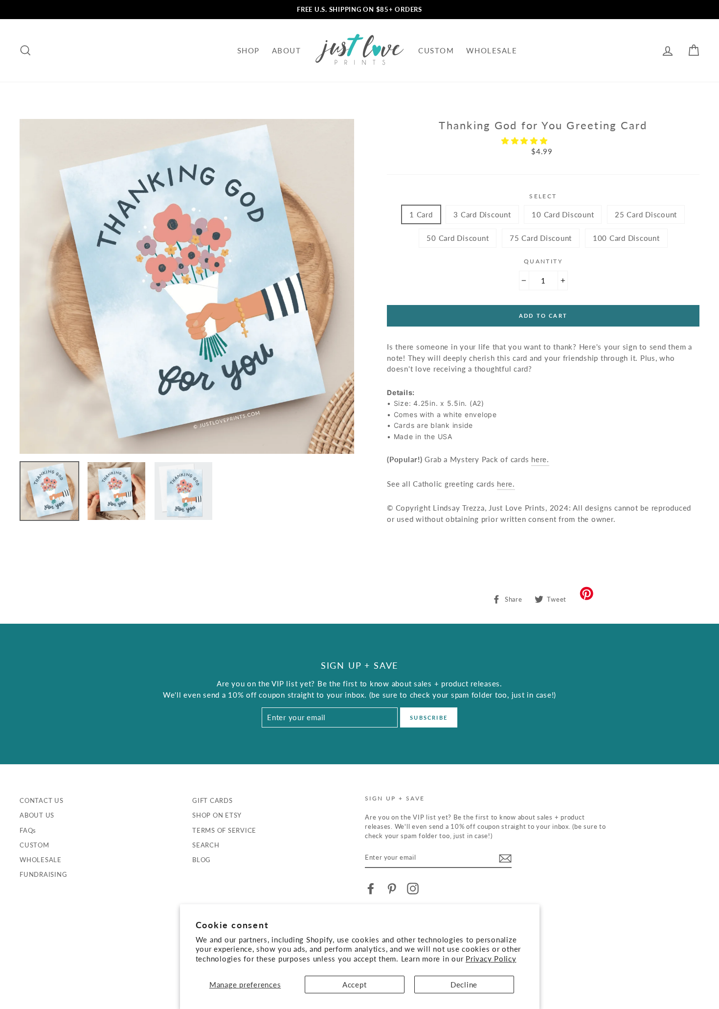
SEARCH (206, 845)
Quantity (543, 261)
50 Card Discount (458, 238)
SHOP (248, 50)
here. (506, 483)
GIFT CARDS (212, 800)
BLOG (201, 860)
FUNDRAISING (43, 874)
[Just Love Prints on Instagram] (413, 888)
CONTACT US (42, 800)
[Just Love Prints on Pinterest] (392, 888)
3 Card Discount (482, 214)
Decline (463, 984)
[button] (525, 140)
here (539, 459)
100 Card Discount (626, 238)
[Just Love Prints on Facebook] (371, 888)
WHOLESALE (491, 50)
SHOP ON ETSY (217, 815)
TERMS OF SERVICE (224, 830)
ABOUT (286, 50)
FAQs (28, 830)
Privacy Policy (491, 958)
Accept (354, 984)
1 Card (421, 214)
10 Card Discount (563, 214)
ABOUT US (37, 815)
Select (543, 196)
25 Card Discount (646, 214)
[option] (359, 9)
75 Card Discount (541, 238)
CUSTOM (436, 50)
